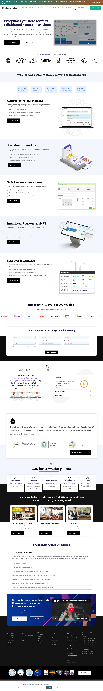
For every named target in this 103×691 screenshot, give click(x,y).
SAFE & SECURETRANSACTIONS (51, 89)
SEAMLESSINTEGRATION (81, 89)
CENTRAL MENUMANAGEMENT (22, 89)
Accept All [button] (49, 687)
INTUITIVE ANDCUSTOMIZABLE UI (66, 89)
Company (68, 8)
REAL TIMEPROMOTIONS (36, 89)
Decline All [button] (56, 687)
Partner (54, 8)
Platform (31, 8)
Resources (61, 8)
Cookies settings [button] (21, 687)
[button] (96, 2)
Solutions (40, 8)
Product (24, 8)
